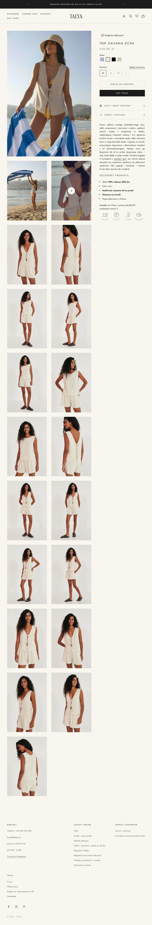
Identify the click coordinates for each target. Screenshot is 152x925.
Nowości (46, 14)
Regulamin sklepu (81, 850)
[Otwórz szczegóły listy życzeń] (136, 16)
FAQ (76, 830)
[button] (102, 59)
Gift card (13, 18)
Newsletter (11, 896)
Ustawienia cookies (82, 865)
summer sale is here (76, 4)
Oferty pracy (12, 886)
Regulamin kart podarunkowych (87, 855)
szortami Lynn (120, 158)
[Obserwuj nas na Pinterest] (24, 906)
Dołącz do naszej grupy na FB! (20, 891)
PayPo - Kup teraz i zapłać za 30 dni (90, 845)
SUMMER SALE (30, 14)
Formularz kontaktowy (16, 856)
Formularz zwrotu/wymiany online (130, 835)
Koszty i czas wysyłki (83, 835)
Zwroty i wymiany (122, 830)
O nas (9, 881)
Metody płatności (81, 840)
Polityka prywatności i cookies (87, 860)
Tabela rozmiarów (137, 67)
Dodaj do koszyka (122, 84)
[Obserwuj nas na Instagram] (16, 906)
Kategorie (13, 14)
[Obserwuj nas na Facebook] (8, 906)
